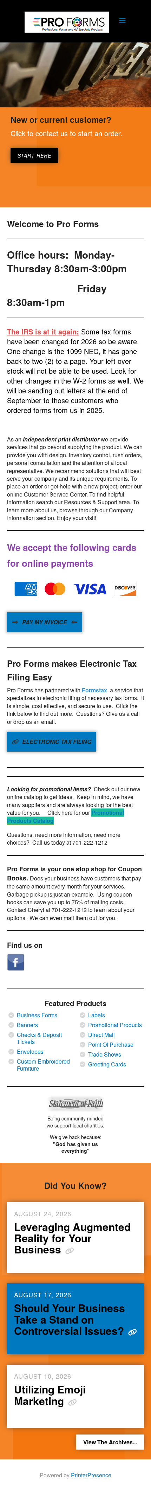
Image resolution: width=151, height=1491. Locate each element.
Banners (27, 1025)
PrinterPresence (91, 1475)
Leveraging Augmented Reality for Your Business (72, 1238)
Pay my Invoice (44, 622)
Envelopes (30, 1051)
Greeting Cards (107, 1064)
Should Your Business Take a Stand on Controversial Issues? (70, 1319)
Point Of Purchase (110, 1044)
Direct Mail (101, 1034)
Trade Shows (104, 1054)
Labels (96, 1015)
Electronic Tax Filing (56, 742)
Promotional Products (115, 1025)
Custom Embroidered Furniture (43, 1065)
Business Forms (37, 1015)
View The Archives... (110, 1442)
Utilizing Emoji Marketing (50, 1395)
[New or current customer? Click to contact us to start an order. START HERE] (75, 74)
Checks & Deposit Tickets (39, 1038)
